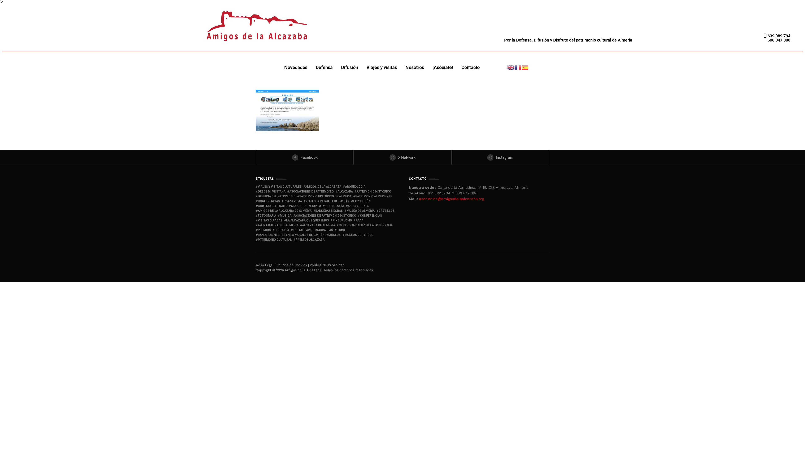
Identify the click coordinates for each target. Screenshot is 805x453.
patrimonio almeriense (373, 196)
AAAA (359, 220)
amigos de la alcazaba (323, 187)
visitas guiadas (270, 220)
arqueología (355, 187)
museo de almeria (361, 211)
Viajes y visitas (381, 67)
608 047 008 (778, 40)
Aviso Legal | (265, 265)
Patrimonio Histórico (374, 191)
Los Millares (303, 230)
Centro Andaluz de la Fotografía (366, 225)
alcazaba (345, 191)
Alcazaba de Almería (318, 225)
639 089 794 (778, 35)
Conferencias (371, 215)
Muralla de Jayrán (334, 201)
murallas (325, 230)
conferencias (269, 201)
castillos (386, 211)
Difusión (349, 67)
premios (264, 230)
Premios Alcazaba (310, 240)
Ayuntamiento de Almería (278, 225)
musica (285, 215)
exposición (362, 201)
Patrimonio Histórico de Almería (325, 196)
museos (334, 235)
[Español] (525, 67)
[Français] (518, 67)
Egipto (315, 206)
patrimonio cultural (275, 240)
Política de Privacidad (327, 265)
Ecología (282, 230)
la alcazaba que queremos (307, 220)
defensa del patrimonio (277, 196)
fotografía (267, 215)
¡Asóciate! (442, 67)
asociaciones (358, 206)
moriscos (298, 206)
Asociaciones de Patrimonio (311, 191)
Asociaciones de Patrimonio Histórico (325, 215)
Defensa (324, 67)
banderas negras (329, 211)
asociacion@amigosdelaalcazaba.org (451, 199)
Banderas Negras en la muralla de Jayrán (291, 235)
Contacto (470, 67)
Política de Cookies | (293, 265)
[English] (510, 67)
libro (341, 230)
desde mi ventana (272, 191)
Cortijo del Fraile (272, 206)
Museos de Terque (358, 235)
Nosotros (414, 67)
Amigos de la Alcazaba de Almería (285, 211)
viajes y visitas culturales (279, 187)
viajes (311, 201)
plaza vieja (293, 201)
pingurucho (342, 220)
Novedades (295, 67)
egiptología (334, 206)
